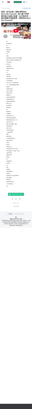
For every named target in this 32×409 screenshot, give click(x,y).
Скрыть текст (27, 8)
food (18, 203)
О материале (16, 206)
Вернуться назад (6, 8)
